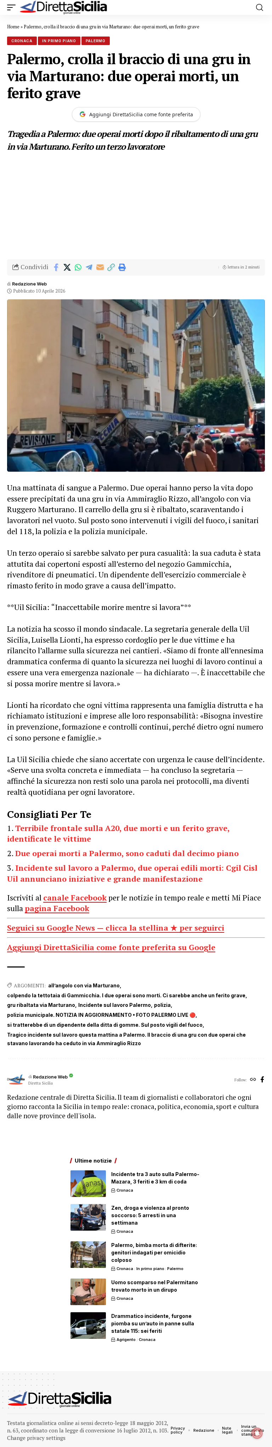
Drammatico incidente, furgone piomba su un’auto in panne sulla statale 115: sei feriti (152, 1323)
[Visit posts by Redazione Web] (16, 1080)
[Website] (253, 1080)
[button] (13, 7)
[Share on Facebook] (56, 267)
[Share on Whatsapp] (78, 267)
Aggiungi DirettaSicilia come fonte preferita (141, 114)
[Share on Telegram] (89, 267)
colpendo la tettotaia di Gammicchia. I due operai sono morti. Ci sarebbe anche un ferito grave (126, 995)
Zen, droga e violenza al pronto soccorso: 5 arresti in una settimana (150, 1215)
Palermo (96, 41)
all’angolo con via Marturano (84, 985)
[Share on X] (67, 267)
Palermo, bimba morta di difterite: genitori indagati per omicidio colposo (154, 1252)
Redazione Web (29, 284)
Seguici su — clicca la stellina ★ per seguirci (115, 927)
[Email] (100, 267)
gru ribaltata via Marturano (41, 1005)
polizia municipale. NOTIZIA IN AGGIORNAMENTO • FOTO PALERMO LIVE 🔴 (101, 1015)
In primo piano (59, 41)
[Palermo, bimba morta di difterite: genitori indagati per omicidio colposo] (88, 1254)
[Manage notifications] (257, 1433)
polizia (162, 1005)
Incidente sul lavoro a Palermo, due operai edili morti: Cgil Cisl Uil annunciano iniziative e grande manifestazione (132, 873)
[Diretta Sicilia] (63, 7)
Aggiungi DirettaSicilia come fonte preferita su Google (111, 947)
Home (13, 26)
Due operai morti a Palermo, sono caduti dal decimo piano (127, 853)
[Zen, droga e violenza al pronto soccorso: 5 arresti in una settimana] (88, 1217)
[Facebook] (262, 1080)
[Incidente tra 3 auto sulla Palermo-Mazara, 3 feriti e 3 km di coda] (88, 1183)
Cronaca (22, 41)
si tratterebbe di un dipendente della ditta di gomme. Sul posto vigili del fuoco (105, 1025)
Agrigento (126, 1339)
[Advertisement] (136, 206)
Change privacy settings (36, 1437)
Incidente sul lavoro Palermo (114, 1005)
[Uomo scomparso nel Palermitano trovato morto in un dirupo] (88, 1292)
